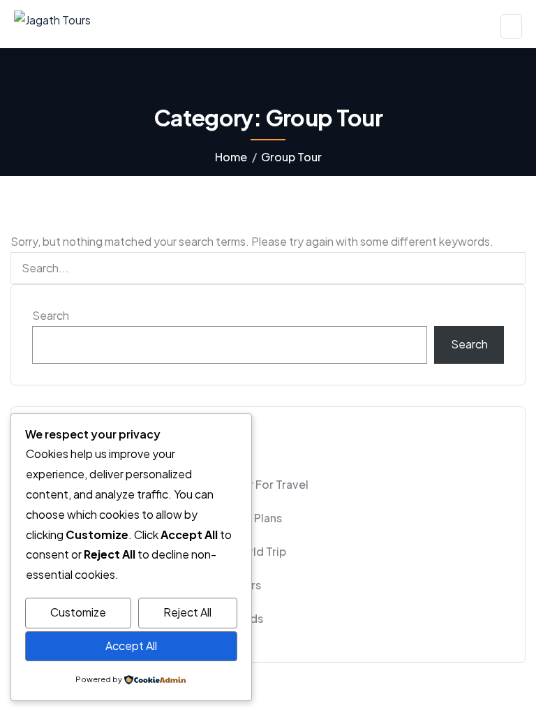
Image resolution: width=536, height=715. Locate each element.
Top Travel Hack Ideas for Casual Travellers (146, 584)
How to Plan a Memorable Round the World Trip (159, 551)
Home (231, 156)
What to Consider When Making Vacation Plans (157, 517)
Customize (78, 612)
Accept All (131, 645)
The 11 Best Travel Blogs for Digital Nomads (147, 618)
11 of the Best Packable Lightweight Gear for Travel (170, 484)
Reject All (187, 612)
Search (50, 315)
